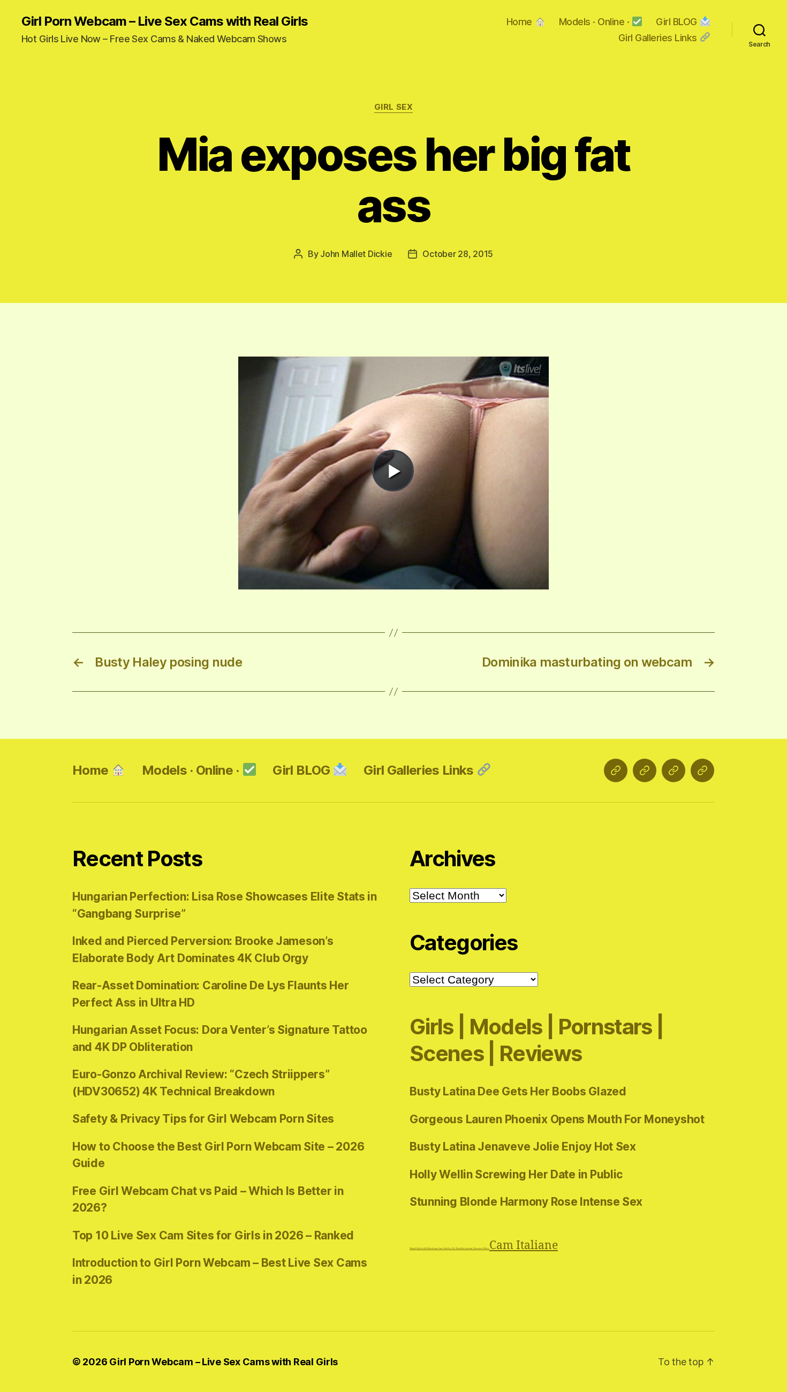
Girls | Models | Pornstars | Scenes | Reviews (536, 1039)
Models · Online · (595, 21)
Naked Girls (415, 1248)
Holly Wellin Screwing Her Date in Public (516, 1174)
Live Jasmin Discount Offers (475, 1248)
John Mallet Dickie (356, 253)
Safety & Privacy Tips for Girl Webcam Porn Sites (203, 1118)
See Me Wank (454, 1248)
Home (520, 21)
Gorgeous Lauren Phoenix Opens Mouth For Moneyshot (557, 1119)
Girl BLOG (677, 21)
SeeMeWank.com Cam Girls (434, 1248)
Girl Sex (393, 107)
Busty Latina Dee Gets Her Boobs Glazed (518, 1091)
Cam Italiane (523, 1245)
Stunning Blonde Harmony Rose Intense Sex (526, 1201)
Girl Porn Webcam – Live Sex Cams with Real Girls (164, 21)
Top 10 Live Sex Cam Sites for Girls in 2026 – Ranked (213, 1235)
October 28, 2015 (457, 253)
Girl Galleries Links (659, 37)
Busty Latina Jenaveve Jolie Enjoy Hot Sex (523, 1146)
